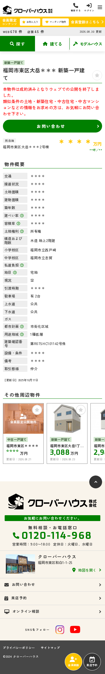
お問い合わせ (51, 126)
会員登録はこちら (85, 21)
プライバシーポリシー (19, 647)
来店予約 (92, 665)
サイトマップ (50, 647)
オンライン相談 (26, 611)
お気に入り (32, 21)
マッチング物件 (58, 21)
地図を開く (87, 569)
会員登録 (73, 665)
